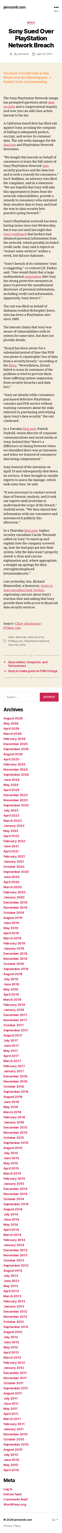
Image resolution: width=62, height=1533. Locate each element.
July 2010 (10, 1454)
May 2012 (10, 1347)
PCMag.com (12, 628)
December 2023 (15, 795)
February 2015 (14, 1178)
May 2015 (10, 1163)
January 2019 (13, 948)
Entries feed (12, 1494)
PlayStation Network (36, 641)
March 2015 (12, 1173)
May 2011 (10, 1408)
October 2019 (13, 912)
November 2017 (15, 1020)
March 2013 (12, 1296)
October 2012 (13, 1322)
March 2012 (12, 1357)
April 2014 (11, 1229)
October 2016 (13, 1086)
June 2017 (11, 1045)
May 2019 (10, 928)
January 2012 (13, 1368)
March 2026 (12, 733)
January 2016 (13, 1122)
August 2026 (13, 718)
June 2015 (11, 1158)
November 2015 (15, 1132)
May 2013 (10, 1286)
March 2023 (12, 820)
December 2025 (15, 744)
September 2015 (15, 1143)
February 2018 (14, 1004)
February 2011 (14, 1424)
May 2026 (10, 723)
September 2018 (15, 969)
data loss (9, 145)
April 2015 (11, 1168)
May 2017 (10, 1051)
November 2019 (15, 907)
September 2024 (16, 774)
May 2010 (10, 1465)
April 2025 (11, 759)
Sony (23, 644)
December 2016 (15, 1076)
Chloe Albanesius (27, 624)
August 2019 (12, 918)
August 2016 (12, 1097)
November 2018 (15, 958)
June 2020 (11, 877)
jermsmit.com (14, 7)
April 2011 (10, 1414)
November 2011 (15, 1378)
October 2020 (13, 866)
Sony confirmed (15, 234)
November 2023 (15, 800)
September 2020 (16, 872)
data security (36, 637)
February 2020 (14, 892)
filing (13, 365)
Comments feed (15, 1499)
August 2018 (12, 974)
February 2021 (14, 856)
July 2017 (10, 1040)
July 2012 (10, 1337)
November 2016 (15, 1081)
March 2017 (12, 1061)
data (45, 166)
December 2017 (15, 1015)
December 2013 (15, 1250)
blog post (29, 429)
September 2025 (16, 749)
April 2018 (11, 994)
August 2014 (12, 1209)
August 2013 (12, 1270)
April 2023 (11, 815)
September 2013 (15, 1265)
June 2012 (11, 1342)
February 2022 (14, 841)
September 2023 (16, 805)
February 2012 (14, 1362)
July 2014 (10, 1214)
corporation (33, 277)
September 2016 (15, 1091)
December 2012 (15, 1311)
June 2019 (11, 923)
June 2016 (11, 1102)
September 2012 (15, 1327)
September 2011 (15, 1388)
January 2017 (13, 1071)
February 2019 (14, 943)
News (31, 22)
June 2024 (11, 779)
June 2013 (11, 1281)
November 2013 (15, 1255)
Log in (7, 1489)
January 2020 (14, 897)
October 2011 (13, 1383)
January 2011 (13, 1429)
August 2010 (13, 1449)
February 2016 (14, 1117)
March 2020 (12, 887)
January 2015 (13, 1183)
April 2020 (11, 882)
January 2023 (13, 826)
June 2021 (11, 846)
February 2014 (14, 1240)
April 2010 (11, 1470)
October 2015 (13, 1137)
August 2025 (13, 754)
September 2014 (15, 1204)
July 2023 (10, 810)
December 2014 (15, 1189)
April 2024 (11, 790)
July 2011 (10, 1398)
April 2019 (11, 933)
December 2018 (15, 953)
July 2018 (10, 979)
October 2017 (13, 1025)
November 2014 (15, 1194)
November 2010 (15, 1434)
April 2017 (11, 1056)
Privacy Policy (12, 1526)
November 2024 (15, 769)
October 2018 (13, 964)
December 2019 (15, 902)
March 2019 (12, 938)
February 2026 (14, 739)
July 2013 (10, 1276)
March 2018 (12, 999)
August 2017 (12, 1035)
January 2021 (13, 861)
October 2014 (13, 1199)
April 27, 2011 (44, 54)
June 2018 (11, 984)
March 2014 (12, 1235)
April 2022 (11, 836)
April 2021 (11, 851)
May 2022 (10, 831)
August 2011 (12, 1393)
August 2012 (12, 1332)
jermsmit (23, 54)
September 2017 (15, 1030)
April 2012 (11, 1352)
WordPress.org (14, 1504)
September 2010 (16, 1444)
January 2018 (13, 1010)
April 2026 (11, 728)
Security (13, 644)
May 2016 (10, 1107)
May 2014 (10, 1224)
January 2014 (13, 1245)
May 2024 (10, 785)
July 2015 (10, 1153)
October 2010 (13, 1439)
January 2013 (13, 1306)
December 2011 (15, 1373)
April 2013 (11, 1291)
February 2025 (14, 764)
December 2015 (15, 1127)
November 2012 (15, 1316)
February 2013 (14, 1301)
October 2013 (13, 1260)
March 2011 (12, 1419)
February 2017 (14, 1066)
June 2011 (11, 1403)
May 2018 (10, 989)
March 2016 (12, 1112)
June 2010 (11, 1460)
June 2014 (11, 1219)
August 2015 (12, 1148)
